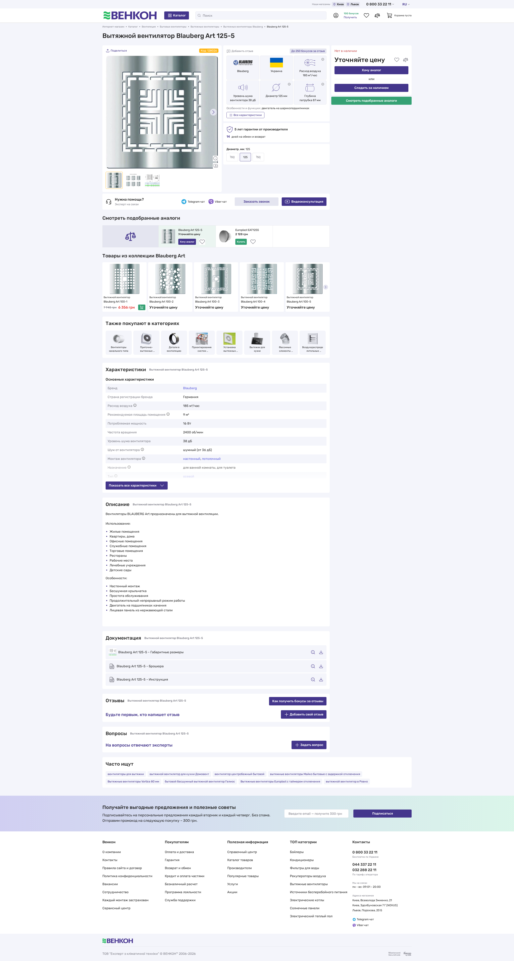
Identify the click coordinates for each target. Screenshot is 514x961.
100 (232, 157)
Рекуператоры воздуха (308, 876)
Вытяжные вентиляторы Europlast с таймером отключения (280, 781)
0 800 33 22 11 (378, 4)
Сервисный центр (116, 908)
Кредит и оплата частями (184, 876)
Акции (232, 892)
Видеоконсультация (307, 201)
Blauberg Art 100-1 (115, 301)
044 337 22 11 (364, 864)
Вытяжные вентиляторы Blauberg (243, 26)
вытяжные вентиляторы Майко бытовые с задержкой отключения (315, 774)
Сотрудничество (115, 892)
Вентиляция (149, 26)
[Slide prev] (110, 112)
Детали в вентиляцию (174, 349)
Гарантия (172, 860)
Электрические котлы (307, 900)
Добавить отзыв (242, 51)
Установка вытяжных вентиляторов (229, 349)
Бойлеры (297, 852)
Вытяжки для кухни (258, 349)
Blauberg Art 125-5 (190, 230)
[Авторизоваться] (336, 15)
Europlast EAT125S (247, 230)
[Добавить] (141, 307)
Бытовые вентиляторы (173, 26)
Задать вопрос (311, 745)
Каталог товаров (240, 860)
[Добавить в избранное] (397, 60)
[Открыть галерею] (215, 166)
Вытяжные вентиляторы (205, 26)
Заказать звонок (257, 201)
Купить (241, 241)
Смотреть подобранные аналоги (371, 101)
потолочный (211, 459)
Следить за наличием (371, 88)
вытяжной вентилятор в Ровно (347, 781)
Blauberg (243, 71)
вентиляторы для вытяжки (126, 774)
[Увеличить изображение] (215, 158)
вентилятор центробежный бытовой (239, 774)
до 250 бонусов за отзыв (308, 51)
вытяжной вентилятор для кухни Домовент (179, 774)
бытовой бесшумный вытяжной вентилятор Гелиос (200, 781)
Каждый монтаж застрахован (125, 900)
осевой (188, 476)
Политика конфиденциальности (127, 876)
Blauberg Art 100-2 (161, 301)
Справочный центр (242, 852)
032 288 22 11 (364, 870)
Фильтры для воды (304, 868)
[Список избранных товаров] (366, 15)
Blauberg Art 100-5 (299, 301)
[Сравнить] (405, 60)
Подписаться (382, 813)
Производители (239, 868)
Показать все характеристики (132, 485)
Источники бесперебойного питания (318, 892)
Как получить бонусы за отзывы (297, 701)
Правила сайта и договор (122, 868)
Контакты (109, 860)
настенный (191, 459)
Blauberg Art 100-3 (207, 301)
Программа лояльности (183, 892)
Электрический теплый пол (311, 916)
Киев (340, 4)
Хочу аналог (371, 70)
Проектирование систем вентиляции (202, 349)
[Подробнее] (322, 59)
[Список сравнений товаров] (377, 15)
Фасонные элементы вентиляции (285, 349)
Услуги (232, 884)
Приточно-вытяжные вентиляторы (146, 349)
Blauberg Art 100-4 (253, 301)
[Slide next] (213, 112)
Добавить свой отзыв (306, 714)
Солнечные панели (304, 908)
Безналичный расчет (181, 884)
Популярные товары (243, 876)
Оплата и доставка (179, 852)
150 (258, 157)
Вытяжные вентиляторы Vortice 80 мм (133, 781)
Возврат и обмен (178, 868)
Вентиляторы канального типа (118, 349)
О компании (111, 852)
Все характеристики (248, 115)
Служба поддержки (180, 900)
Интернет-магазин (113, 26)
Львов (355, 4)
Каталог (179, 15)
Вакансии (110, 884)
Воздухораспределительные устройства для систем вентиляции (312, 349)
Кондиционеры (302, 860)
